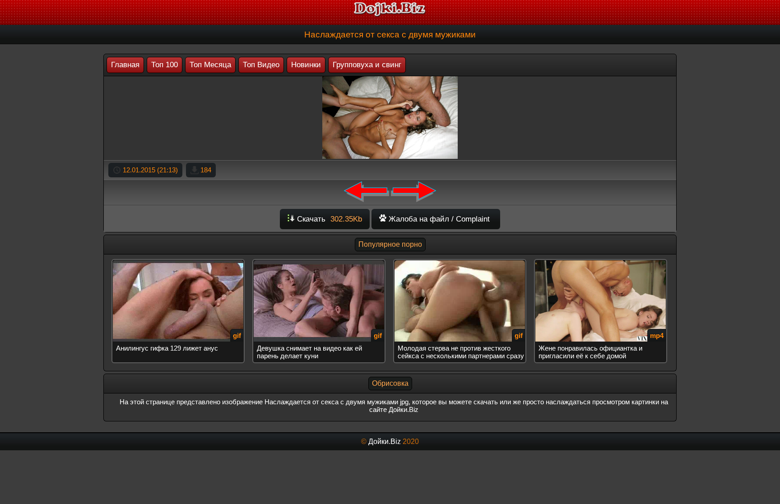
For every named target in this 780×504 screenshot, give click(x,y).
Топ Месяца (210, 64)
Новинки (306, 64)
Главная (125, 64)
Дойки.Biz (384, 441)
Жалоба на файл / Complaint (438, 219)
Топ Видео (261, 64)
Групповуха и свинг (367, 64)
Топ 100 (164, 64)
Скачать (328, 219)
